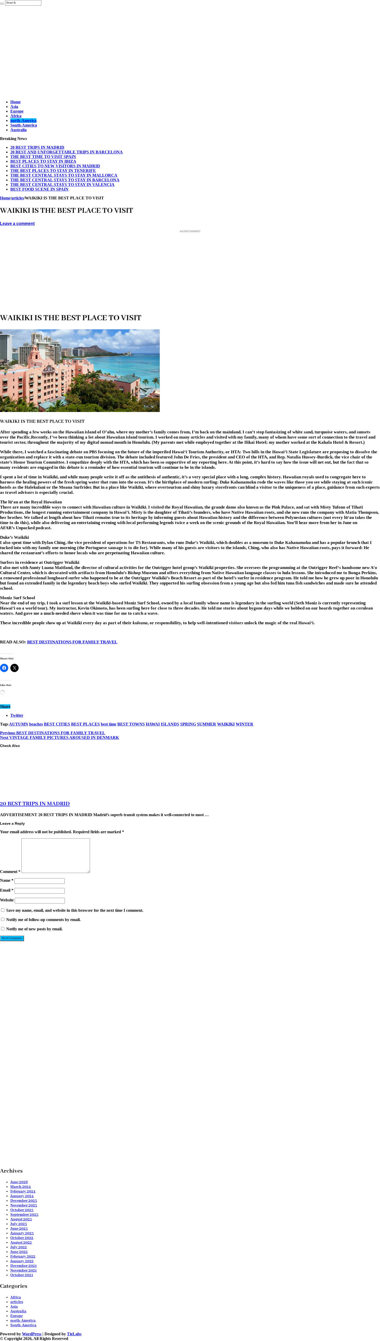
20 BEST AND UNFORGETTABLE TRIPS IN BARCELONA (66, 152)
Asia (14, 106)
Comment (10, 871)
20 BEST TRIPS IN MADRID (37, 147)
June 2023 (19, 1228)
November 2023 (23, 1205)
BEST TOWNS (131, 724)
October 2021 (21, 1275)
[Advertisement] (155, 59)
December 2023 (23, 1200)
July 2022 (18, 1247)
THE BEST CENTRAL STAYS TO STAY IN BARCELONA (64, 180)
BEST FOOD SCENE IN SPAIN (39, 189)
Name (6, 880)
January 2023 (22, 1233)
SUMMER (206, 724)
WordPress (31, 1334)
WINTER (244, 724)
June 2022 (19, 1252)
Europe (17, 111)
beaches (36, 724)
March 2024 (20, 1186)
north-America (23, 120)
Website (7, 900)
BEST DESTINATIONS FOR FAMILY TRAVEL (72, 642)
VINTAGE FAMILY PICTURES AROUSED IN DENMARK (59, 737)
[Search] (2, 3)
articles (17, 198)
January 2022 (22, 1261)
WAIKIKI (226, 724)
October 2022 (21, 1238)
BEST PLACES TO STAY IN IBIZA (43, 161)
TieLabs (74, 1334)
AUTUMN (18, 724)
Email (6, 890)
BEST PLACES (85, 724)
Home (15, 102)
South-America (23, 125)
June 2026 (19, 1182)
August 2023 (21, 1219)
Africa (15, 116)
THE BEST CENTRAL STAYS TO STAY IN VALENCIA (62, 184)
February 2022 (22, 1256)
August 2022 (21, 1242)
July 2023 (18, 1224)
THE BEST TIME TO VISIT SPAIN (43, 156)
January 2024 (22, 1196)
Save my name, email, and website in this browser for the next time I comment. (74, 910)
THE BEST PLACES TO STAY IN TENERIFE (53, 170)
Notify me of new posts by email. (34, 929)
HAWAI (153, 724)
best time (108, 724)
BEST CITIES (57, 724)
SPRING (188, 724)
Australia (18, 130)
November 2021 (23, 1270)
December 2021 (23, 1266)
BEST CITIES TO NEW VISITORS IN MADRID (55, 166)
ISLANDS (170, 724)
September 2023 (24, 1214)
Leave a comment (17, 223)
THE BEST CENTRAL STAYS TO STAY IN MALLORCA (63, 175)
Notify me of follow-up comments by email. (43, 919)
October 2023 (21, 1210)
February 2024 (22, 1191)
